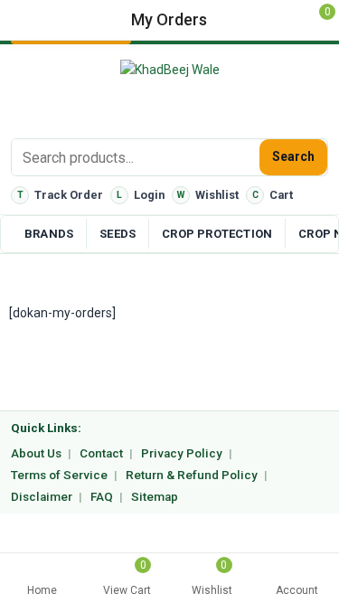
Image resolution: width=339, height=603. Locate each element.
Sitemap (154, 497)
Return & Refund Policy (192, 475)
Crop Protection (217, 233)
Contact (101, 453)
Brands (48, 233)
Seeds (117, 233)
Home (42, 590)
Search (293, 156)
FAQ (101, 497)
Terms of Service (59, 475)
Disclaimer (41, 497)
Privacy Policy (181, 453)
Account (297, 590)
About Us (36, 453)
